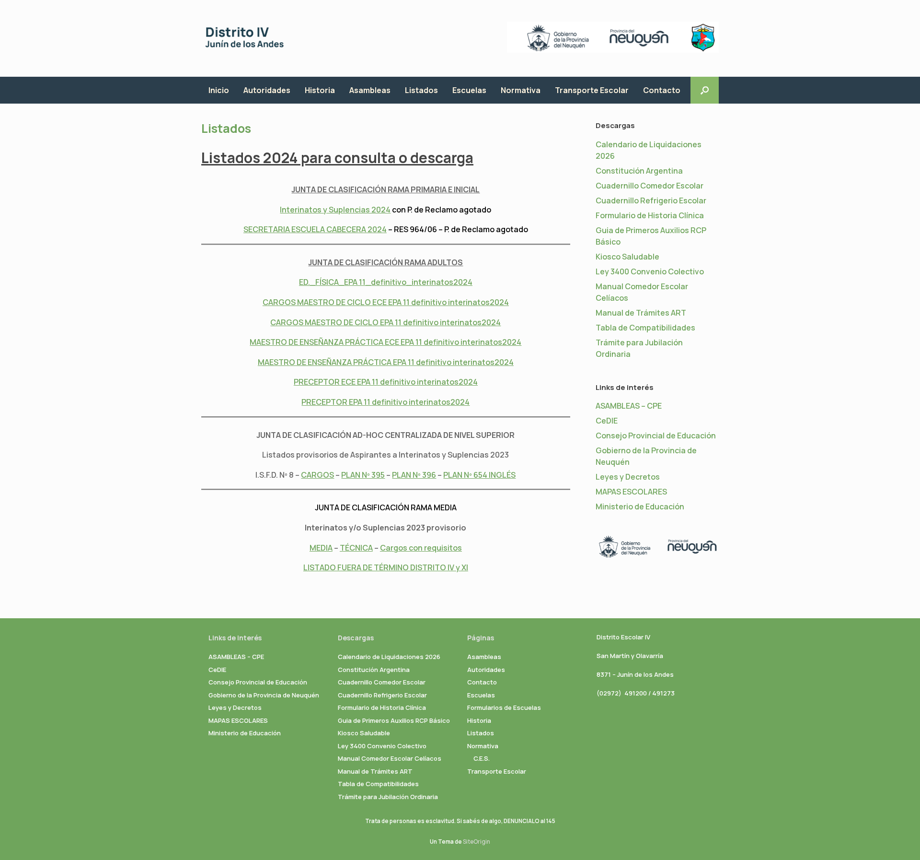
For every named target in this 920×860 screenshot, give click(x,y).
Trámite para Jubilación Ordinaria (388, 796)
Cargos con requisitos (421, 547)
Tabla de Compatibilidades (645, 327)
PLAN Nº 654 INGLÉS (479, 475)
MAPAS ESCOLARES (631, 491)
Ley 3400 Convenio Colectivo (650, 271)
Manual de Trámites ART (641, 312)
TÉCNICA (356, 547)
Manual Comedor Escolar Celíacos (389, 758)
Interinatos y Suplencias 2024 (335, 209)
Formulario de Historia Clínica (650, 215)
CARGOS (317, 475)
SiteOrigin (476, 841)
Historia (320, 90)
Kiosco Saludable (627, 256)
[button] (704, 90)
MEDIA (321, 547)
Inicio (218, 90)
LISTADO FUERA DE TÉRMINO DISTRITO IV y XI (385, 567)
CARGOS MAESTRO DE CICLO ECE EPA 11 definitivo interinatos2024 (386, 302)
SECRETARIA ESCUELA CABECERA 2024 (315, 229)
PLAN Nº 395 (363, 475)
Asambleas (370, 90)
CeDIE (607, 420)
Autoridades (266, 90)
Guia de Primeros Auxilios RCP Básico (394, 720)
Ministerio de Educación (640, 506)
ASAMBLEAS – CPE (629, 406)
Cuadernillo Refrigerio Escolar (651, 200)
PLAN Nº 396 (414, 475)
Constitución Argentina (639, 170)
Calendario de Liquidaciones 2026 (389, 656)
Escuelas (469, 90)
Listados (421, 90)
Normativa (520, 90)
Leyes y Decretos (628, 476)
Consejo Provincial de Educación (656, 435)
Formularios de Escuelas (504, 707)
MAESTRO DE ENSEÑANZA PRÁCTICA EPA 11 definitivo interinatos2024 (386, 362)
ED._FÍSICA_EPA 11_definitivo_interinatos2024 (385, 282)
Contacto (661, 90)
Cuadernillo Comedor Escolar (649, 185)
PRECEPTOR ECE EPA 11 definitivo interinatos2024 (386, 382)
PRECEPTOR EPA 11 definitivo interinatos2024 (385, 402)
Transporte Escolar (592, 90)
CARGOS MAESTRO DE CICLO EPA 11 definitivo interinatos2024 (385, 322)
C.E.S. (481, 758)
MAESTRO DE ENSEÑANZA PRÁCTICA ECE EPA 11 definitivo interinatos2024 (385, 342)
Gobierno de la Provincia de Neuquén (263, 695)
